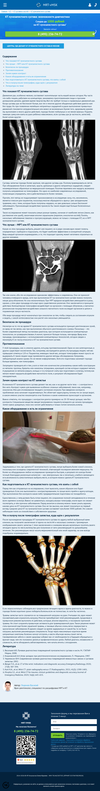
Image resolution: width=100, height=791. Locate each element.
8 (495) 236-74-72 (95, 5)
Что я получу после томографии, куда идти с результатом (31, 82)
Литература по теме (15, 85)
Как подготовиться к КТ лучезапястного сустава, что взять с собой (36, 79)
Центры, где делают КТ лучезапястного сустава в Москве (33, 46)
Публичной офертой (58, 740)
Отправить (57, 735)
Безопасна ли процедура (17, 67)
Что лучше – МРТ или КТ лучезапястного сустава (28, 64)
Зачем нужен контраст (16, 73)
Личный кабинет (90, 5)
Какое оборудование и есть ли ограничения (26, 76)
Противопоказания (14, 70)
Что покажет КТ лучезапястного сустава (24, 60)
